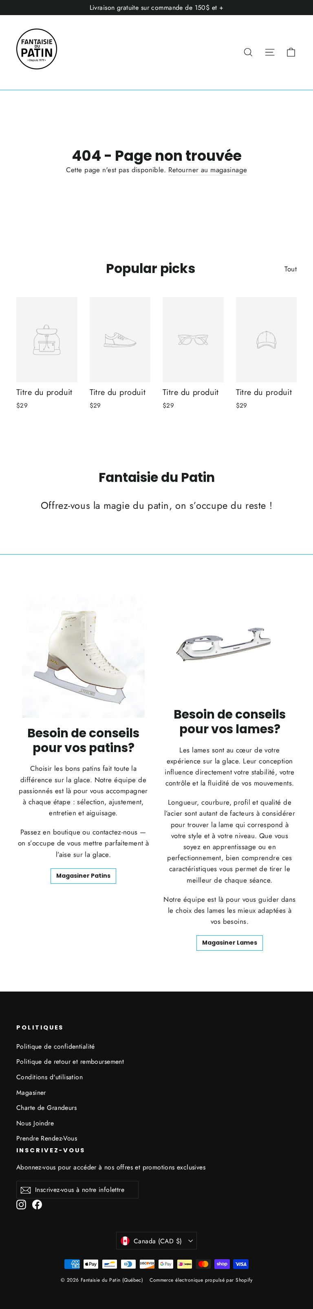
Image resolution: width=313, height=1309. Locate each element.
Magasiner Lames (229, 942)
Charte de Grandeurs (46, 1107)
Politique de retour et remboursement (70, 1061)
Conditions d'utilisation (49, 1077)
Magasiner (31, 1092)
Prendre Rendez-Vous (46, 1138)
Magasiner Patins (83, 876)
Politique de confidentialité (55, 1046)
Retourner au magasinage (207, 170)
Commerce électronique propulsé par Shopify (201, 1280)
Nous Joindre (35, 1123)
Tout (290, 269)
